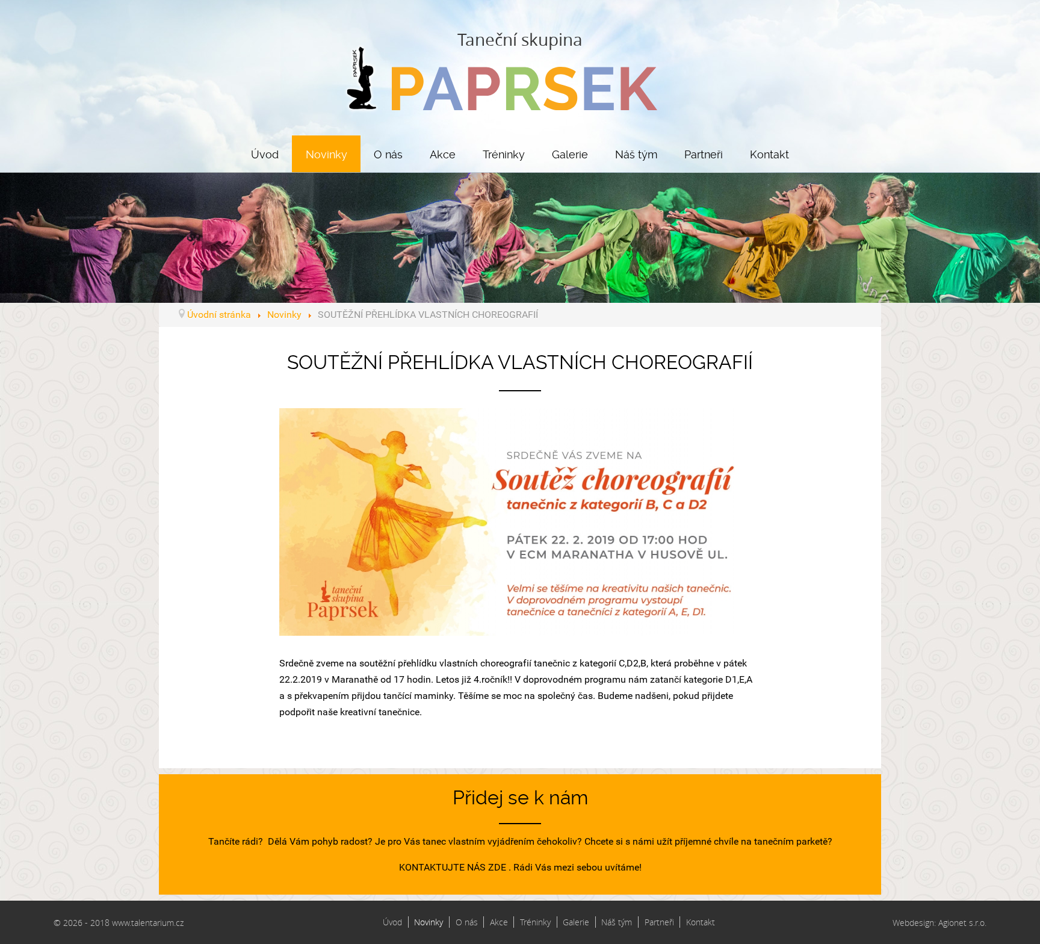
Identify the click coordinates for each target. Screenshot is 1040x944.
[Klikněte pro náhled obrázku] (520, 521)
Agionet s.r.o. (962, 922)
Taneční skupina (520, 39)
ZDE (497, 867)
